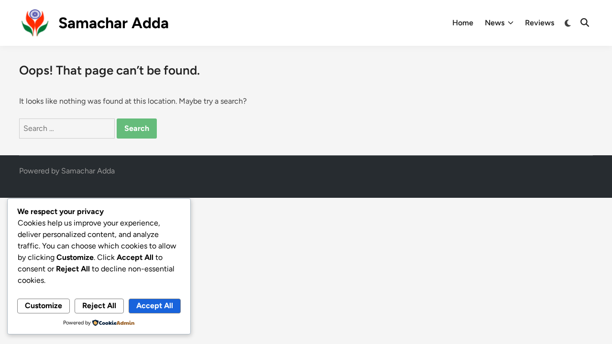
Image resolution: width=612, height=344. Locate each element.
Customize (43, 305)
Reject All (99, 305)
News (494, 22)
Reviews (539, 22)
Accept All (154, 305)
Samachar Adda (113, 23)
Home (462, 22)
